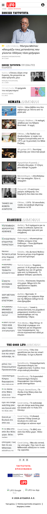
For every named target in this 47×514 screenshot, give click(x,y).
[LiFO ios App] (32, 491)
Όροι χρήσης (10, 504)
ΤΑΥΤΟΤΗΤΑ (23, 466)
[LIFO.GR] (11, 5)
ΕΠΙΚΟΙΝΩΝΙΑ (23, 469)
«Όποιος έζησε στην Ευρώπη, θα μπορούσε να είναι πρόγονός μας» (14, 75)
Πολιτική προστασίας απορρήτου (29, 504)
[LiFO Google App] (14, 491)
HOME (4, 9)
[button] (3, 5)
